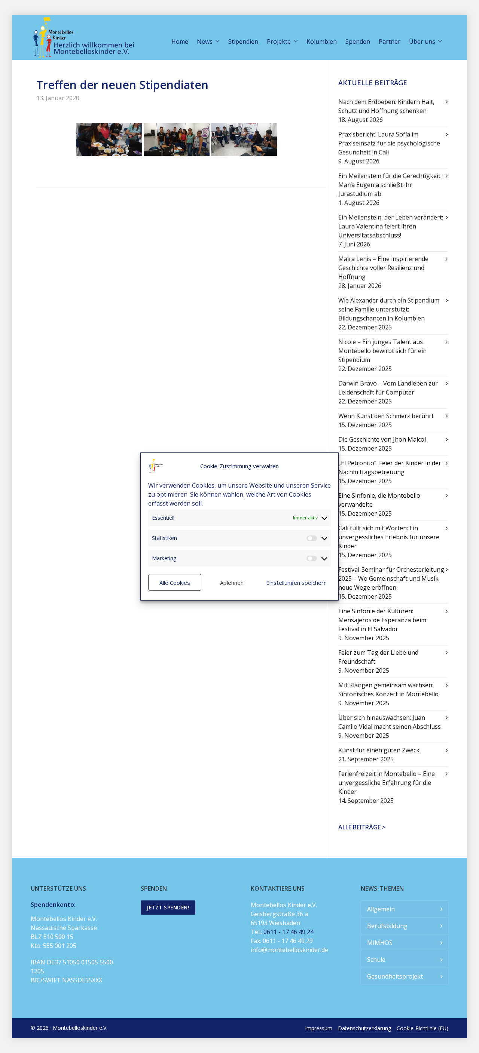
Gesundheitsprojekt (395, 976)
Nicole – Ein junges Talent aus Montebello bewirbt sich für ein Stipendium (382, 351)
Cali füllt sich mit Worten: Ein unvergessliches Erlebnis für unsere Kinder (388, 537)
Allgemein (381, 909)
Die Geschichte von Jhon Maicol (382, 439)
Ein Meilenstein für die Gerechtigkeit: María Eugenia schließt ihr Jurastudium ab (390, 185)
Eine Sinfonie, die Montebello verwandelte (379, 500)
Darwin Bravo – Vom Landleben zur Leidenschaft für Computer (388, 387)
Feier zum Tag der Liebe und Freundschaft (378, 657)
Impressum (318, 1028)
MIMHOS (380, 943)
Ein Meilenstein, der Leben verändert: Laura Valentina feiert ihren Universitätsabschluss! (390, 226)
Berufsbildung (387, 926)
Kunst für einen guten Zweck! (379, 750)
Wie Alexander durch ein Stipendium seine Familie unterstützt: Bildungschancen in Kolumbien (388, 309)
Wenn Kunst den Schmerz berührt (386, 416)
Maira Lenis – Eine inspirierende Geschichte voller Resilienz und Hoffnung (383, 268)
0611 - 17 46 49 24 (288, 932)
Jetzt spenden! (168, 907)
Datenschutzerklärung (364, 1028)
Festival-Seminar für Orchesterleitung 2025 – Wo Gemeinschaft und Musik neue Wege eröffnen (391, 578)
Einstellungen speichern (296, 582)
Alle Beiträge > (361, 827)
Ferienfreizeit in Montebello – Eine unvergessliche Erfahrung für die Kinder (386, 783)
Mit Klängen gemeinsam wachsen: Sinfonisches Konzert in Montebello (388, 689)
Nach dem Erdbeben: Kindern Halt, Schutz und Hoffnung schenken (386, 106)
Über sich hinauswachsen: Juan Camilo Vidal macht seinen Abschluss (389, 722)
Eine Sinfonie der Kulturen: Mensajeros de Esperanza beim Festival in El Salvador (382, 620)
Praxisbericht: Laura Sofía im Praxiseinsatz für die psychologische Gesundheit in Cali (389, 143)
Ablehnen (232, 582)
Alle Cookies (174, 582)
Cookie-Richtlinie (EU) (422, 1028)
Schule (376, 959)
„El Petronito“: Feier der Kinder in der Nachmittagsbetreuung (389, 467)
